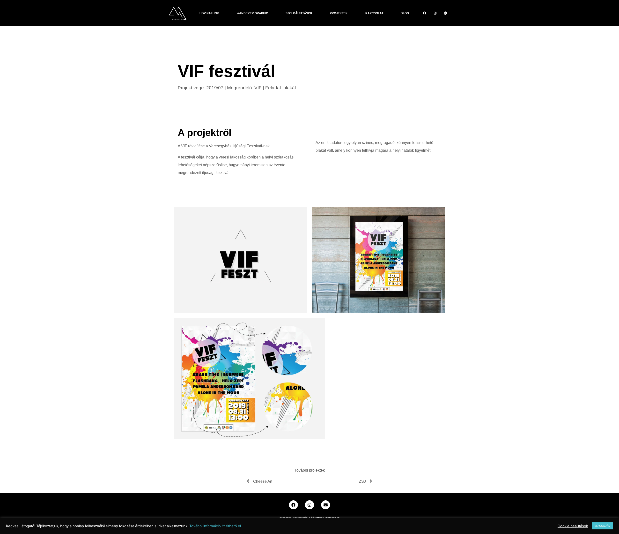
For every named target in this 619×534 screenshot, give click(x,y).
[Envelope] (325, 504)
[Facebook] (424, 13)
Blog (405, 13)
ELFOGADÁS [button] (602, 525)
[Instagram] (435, 13)
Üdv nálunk (209, 13)
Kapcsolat (374, 13)
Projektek (339, 13)
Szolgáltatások (299, 13)
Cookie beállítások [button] (573, 526)
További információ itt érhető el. (215, 526)
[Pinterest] (445, 13)
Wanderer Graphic (252, 13)
